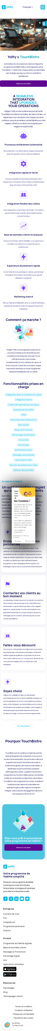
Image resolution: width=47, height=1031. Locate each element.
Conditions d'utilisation (24, 1010)
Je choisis (17, 541)
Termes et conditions (23, 1006)
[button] (7, 1025)
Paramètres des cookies (23, 1018)
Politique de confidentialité (23, 1014)
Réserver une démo (23, 83)
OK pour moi (29, 541)
